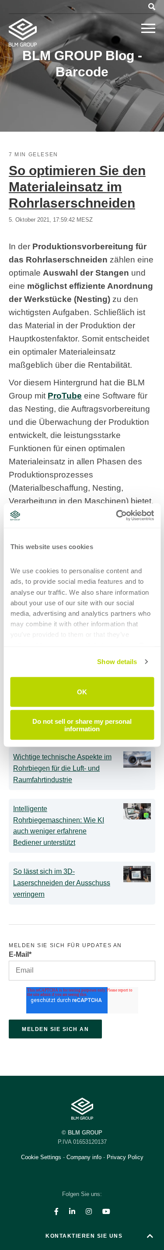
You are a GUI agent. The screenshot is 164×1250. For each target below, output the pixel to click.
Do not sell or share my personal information (82, 725)
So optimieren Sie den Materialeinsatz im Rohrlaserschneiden (77, 186)
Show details (117, 661)
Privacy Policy (125, 1157)
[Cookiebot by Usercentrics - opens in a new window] (117, 515)
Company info (83, 1157)
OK (82, 692)
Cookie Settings (42, 1157)
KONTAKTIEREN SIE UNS (83, 1236)
